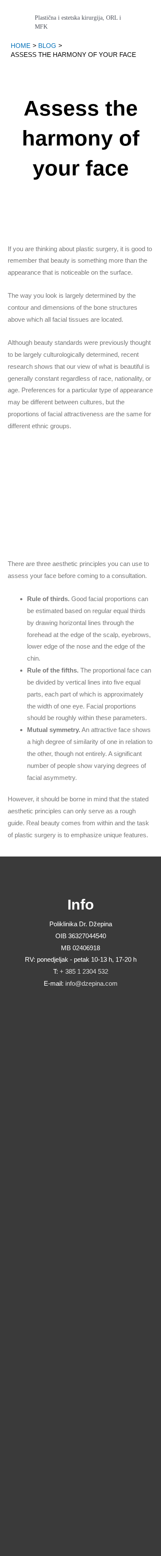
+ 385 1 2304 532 (84, 971)
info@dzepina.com (91, 983)
